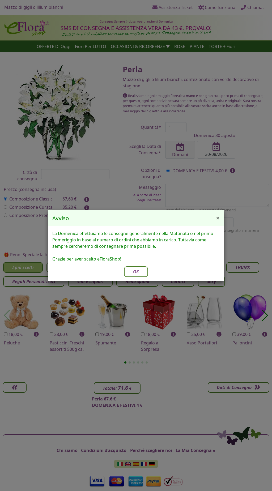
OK (136, 272)
